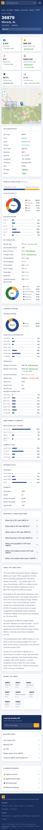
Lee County (24, 10)
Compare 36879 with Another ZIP (21, 758)
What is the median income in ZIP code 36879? (21, 552)
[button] (21, 104)
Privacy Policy (6, 826)
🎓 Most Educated (21, 783)
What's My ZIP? (6, 816)
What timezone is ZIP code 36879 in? (21, 538)
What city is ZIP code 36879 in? (21, 520)
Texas (11, 806)
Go (36, 725)
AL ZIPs (21, 749)
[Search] (35, 3)
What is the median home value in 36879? (21, 558)
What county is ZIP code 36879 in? (21, 532)
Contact (13, 826)
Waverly (31, 10)
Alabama (17, 10)
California (5, 806)
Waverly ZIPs (21, 744)
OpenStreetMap (36, 123)
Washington (5, 809)
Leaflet (27, 123)
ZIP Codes (10, 10)
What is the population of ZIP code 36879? (21, 544)
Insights (4, 819)
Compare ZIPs (16, 816)
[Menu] (40, 3)
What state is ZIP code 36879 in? (21, 526)
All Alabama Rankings (21, 787)
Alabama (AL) (26, 141)
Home (3, 10)
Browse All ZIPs (36, 816)
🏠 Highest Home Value (21, 779)
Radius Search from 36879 (21, 753)
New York (22, 806)
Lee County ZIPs (21, 740)
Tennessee (29, 806)
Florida (16, 806)
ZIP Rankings (26, 816)
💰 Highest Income (21, 774)
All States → (13, 809)
